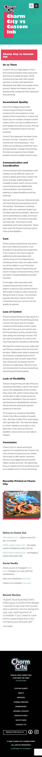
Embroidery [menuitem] (21, 707)
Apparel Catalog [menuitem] (21, 711)
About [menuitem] (21, 693)
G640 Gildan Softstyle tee (14, 553)
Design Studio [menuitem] (20, 716)
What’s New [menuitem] (21, 720)
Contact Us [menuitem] (21, 725)
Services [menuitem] (21, 698)
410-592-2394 (21, 681)
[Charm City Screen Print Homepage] (10, 9)
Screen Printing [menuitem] (21, 702)
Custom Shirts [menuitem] (21, 688)
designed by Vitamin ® (21, 749)
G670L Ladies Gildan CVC (14, 545)
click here (26, 579)
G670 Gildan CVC (10, 538)
